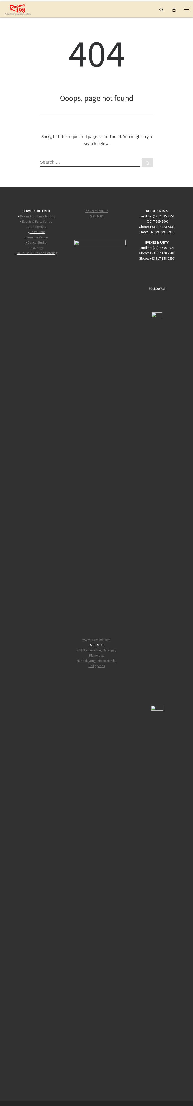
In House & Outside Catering (37, 253)
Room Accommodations (37, 216)
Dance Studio (37, 242)
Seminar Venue (37, 237)
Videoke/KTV (37, 227)
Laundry (37, 248)
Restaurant (37, 232)
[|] (18, 8)
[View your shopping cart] (174, 9)
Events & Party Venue (37, 221)
